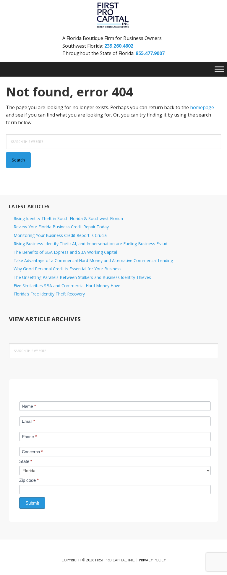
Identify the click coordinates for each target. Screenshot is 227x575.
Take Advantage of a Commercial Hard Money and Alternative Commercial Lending (93, 260)
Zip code (29, 480)
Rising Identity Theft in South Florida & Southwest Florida (68, 218)
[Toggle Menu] (219, 69)
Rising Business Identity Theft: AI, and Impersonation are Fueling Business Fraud (90, 243)
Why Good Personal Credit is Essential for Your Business (67, 269)
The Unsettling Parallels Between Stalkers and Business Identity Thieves (82, 277)
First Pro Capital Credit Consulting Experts (113, 15)
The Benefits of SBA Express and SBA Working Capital (65, 252)
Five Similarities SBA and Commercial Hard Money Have (67, 285)
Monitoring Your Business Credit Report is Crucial (61, 235)
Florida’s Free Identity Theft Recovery (49, 294)
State (25, 461)
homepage (202, 107)
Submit (32, 502)
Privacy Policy (152, 560)
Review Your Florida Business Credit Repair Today (61, 227)
